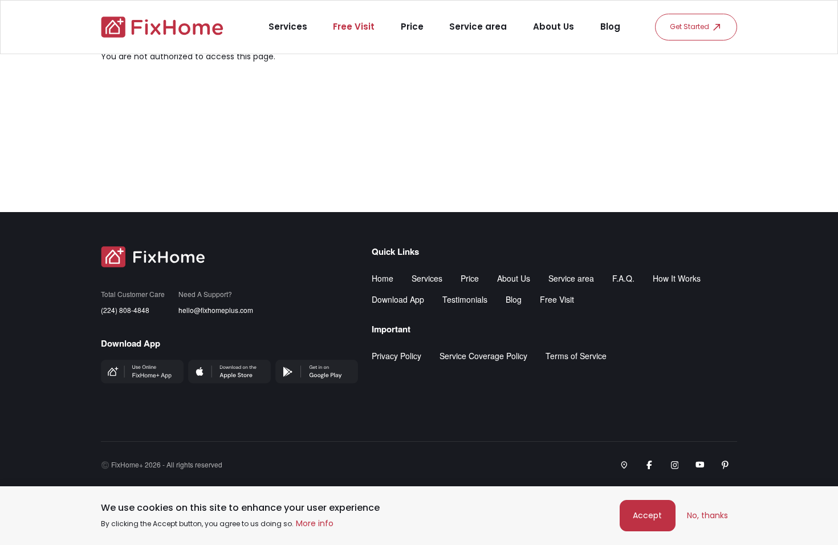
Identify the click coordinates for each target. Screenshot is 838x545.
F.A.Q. (623, 278)
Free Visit (354, 26)
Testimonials (464, 299)
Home (382, 278)
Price (412, 26)
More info (314, 523)
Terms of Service (576, 355)
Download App (398, 299)
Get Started (689, 26)
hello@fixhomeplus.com (215, 310)
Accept (647, 515)
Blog (610, 26)
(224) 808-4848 (125, 310)
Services (288, 26)
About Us (553, 26)
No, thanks (707, 515)
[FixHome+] (162, 27)
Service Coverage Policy (483, 355)
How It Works (677, 278)
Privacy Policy (396, 355)
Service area (478, 26)
